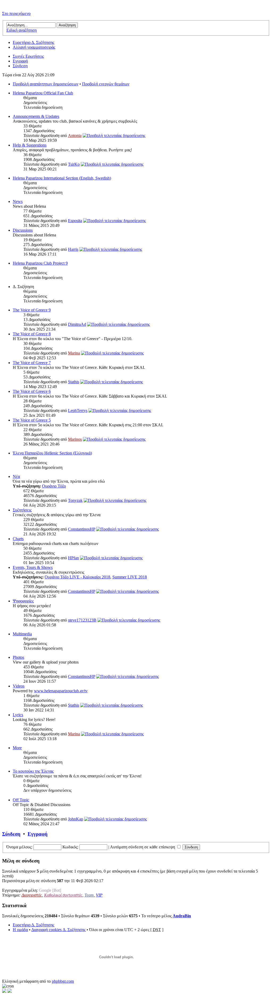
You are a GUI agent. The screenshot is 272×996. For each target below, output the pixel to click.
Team (89, 895)
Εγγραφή (20, 61)
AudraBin (182, 916)
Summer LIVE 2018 (129, 577)
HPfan (73, 558)
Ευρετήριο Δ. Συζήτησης (33, 42)
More (17, 747)
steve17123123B (82, 620)
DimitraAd (77, 324)
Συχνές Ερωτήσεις (28, 56)
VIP (99, 895)
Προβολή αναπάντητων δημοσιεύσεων (45, 84)
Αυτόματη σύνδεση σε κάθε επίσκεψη (143, 847)
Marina (74, 353)
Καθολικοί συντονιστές (63, 895)
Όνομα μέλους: (19, 847)
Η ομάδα (20, 929)
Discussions (23, 230)
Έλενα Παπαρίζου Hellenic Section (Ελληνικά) (52, 453)
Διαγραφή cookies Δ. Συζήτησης (58, 929)
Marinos (75, 439)
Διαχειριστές (32, 895)
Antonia (75, 135)
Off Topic (21, 800)
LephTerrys (77, 410)
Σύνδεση (20, 66)
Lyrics (18, 714)
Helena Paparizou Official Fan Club (43, 93)
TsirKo (74, 164)
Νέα (16, 476)
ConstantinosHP (81, 529)
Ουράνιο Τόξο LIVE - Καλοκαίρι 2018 (77, 577)
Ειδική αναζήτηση (21, 30)
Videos (18, 686)
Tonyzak (75, 500)
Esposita (75, 220)
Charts (18, 538)
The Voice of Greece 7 (32, 362)
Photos (18, 657)
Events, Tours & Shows (33, 567)
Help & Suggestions (29, 145)
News (18, 201)
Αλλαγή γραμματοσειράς (34, 47)
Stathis (73, 382)
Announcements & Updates (36, 116)
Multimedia (22, 634)
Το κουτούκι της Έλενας (33, 771)
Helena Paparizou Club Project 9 (40, 263)
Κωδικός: (70, 847)
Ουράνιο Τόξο (54, 486)
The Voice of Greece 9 (32, 310)
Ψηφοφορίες (23, 601)
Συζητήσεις (22, 510)
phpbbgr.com (63, 981)
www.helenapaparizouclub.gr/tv (61, 691)
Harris (73, 249)
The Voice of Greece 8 (32, 334)
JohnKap (75, 819)
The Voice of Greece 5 (32, 420)
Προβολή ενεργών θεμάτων (105, 84)
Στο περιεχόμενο (16, 13)
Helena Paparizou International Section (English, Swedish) (62, 178)
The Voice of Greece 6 (32, 391)
